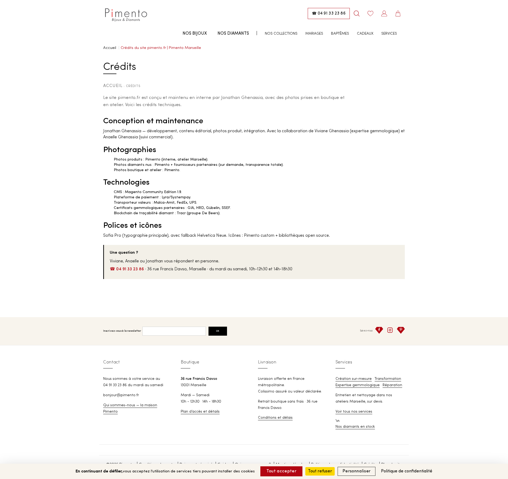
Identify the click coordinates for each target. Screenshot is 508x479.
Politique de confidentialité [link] (406, 471)
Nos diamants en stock (355, 426)
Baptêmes (340, 33)
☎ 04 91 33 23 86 (127, 269)
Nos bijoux (195, 33)
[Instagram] (390, 330)
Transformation (388, 379)
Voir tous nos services (353, 411)
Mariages (314, 33)
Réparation (392, 385)
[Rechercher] (357, 13)
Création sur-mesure (353, 379)
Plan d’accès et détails (200, 411)
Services (389, 33)
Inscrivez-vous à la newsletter (122, 331)
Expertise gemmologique (357, 385)
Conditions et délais (275, 417)
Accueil (109, 48)
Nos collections (281, 33)
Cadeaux (365, 33)
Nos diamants (233, 33)
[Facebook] (379, 330)
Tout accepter (281, 471)
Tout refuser (320, 471)
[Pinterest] (401, 330)
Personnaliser (356, 471)
